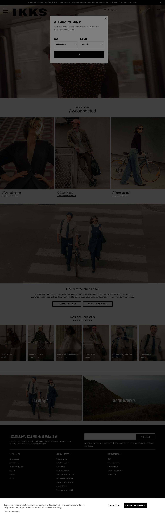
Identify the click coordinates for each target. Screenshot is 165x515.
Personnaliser (113, 505)
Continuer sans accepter (12, 512)
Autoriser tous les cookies (135, 505)
